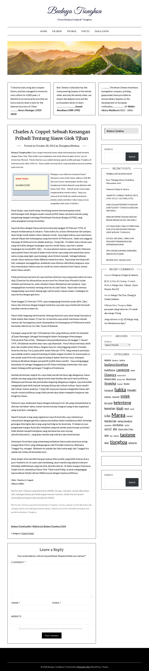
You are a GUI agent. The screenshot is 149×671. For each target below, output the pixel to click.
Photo (85, 31)
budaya (122, 360)
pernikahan (118, 425)
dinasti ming (121, 375)
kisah (119, 408)
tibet (106, 443)
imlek (125, 396)
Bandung (115, 360)
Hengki (131, 390)
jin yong (108, 403)
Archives (108, 341)
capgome (123, 370)
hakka (120, 389)
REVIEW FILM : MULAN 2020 (118, 260)
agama (107, 360)
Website (16, 616)
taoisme (127, 434)
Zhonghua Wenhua (69, 145)
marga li (129, 416)
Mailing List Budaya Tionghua (46, 526)
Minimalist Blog (84, 667)
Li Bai (107, 415)
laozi (126, 408)
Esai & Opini (102, 31)
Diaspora (110, 374)
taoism (116, 436)
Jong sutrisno (110, 319)
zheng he (132, 443)
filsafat (127, 384)
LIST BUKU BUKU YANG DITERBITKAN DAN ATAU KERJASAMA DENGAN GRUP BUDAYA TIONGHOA (122, 229)
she (115, 429)
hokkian (107, 397)
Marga (118, 415)
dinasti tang (131, 379)
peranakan (107, 425)
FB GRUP (57, 31)
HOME (43, 31)
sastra (127, 425)
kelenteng (122, 402)
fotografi (108, 390)
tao (111, 436)
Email (56, 602)
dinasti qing (110, 379)
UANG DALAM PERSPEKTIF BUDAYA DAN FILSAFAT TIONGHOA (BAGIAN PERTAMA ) (122, 207)
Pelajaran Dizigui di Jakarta (117, 189)
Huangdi (115, 397)
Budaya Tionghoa (74, 11)
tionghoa (118, 442)
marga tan (110, 420)
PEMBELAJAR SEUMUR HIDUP (119, 174)
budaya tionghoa (116, 364)
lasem (132, 409)
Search (108, 149)
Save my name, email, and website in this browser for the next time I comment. (52, 629)
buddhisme (109, 370)
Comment (18, 562)
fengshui (110, 383)
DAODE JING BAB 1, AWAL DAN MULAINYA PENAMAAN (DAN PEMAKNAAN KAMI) (120, 241)
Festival (120, 384)
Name (15, 602)
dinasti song (121, 379)
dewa (133, 370)
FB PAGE (72, 31)
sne (106, 435)
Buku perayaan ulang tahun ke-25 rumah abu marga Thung (121, 309)
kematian (109, 408)
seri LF (108, 429)
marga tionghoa (125, 421)
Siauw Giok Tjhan (125, 429)
